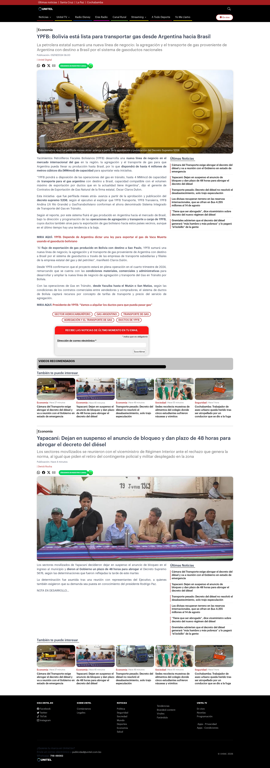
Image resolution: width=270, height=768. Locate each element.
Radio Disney (82, 17)
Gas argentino (107, 314)
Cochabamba (95, 2)
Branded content (166, 710)
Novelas (201, 713)
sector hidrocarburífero (72, 314)
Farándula (162, 717)
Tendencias (163, 706)
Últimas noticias (47, 2)
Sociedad (160, 403)
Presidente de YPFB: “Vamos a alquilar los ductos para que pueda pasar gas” (102, 305)
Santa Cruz (66, 2)
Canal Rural (119, 17)
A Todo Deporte (161, 17)
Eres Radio (101, 17)
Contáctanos (84, 709)
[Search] (229, 9)
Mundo (121, 720)
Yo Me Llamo (182, 17)
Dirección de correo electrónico (76, 340)
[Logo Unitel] (45, 8)
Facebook (45, 709)
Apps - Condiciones (207, 728)
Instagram (45, 720)
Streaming (137, 17)
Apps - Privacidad (207, 724)
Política (121, 709)
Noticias (43, 17)
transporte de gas (136, 314)
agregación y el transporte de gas (88, 320)
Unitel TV (62, 17)
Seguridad (201, 403)
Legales (81, 713)
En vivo (226, 17)
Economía (45, 30)
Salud (120, 732)
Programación (204, 716)
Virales (160, 714)
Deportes (122, 724)
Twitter (43, 713)
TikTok (43, 716)
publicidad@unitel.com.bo (86, 752)
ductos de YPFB (128, 320)
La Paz (80, 2)
